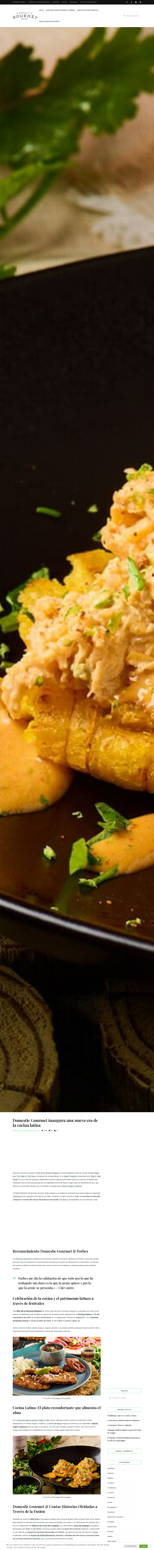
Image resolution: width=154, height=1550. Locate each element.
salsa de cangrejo (81, 1525)
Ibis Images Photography (62, 1398)
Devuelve (74, 2)
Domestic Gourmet (23, 1259)
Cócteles (110, 1483)
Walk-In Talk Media (33, 1529)
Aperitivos (111, 1468)
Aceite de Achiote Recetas (87, 10)
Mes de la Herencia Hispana (48, 1173)
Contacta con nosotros (39, 2)
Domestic (51, 1535)
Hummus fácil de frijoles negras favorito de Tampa (124, 1431)
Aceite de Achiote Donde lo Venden (60, 10)
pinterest (140, 2)
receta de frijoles (55, 1423)
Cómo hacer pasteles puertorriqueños (123, 1420)
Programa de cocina (31, 1131)
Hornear (110, 1531)
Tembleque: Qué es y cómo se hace (122, 1415)
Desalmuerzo (112, 1507)
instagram (127, 2)
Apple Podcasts (70, 1176)
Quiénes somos (19, 2)
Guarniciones (112, 1527)
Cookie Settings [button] (130, 1546)
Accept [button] (143, 1546)
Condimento (111, 1488)
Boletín (56, 2)
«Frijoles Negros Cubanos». (71, 1186)
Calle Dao (34, 1519)
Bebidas (110, 1478)
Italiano (110, 1536)
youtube (136, 2)
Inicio (41, 10)
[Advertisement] (57, 1152)
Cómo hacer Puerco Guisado (119, 1425)
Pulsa (64, 2)
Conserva (110, 1493)
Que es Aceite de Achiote (49, 21)
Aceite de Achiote (39, 1535)
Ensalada (110, 1522)
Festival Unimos (85, 1314)
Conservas (111, 1497)
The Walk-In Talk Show (26, 1176)
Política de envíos (88, 2)
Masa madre (111, 1541)
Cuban (109, 1502)
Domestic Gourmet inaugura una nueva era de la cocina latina (123, 1439)
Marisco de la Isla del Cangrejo (45, 1525)
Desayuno (111, 1512)
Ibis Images (94, 1173)
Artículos (17, 1131)
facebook (131, 2)
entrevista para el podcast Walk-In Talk (33, 1420)
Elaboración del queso (115, 1517)
